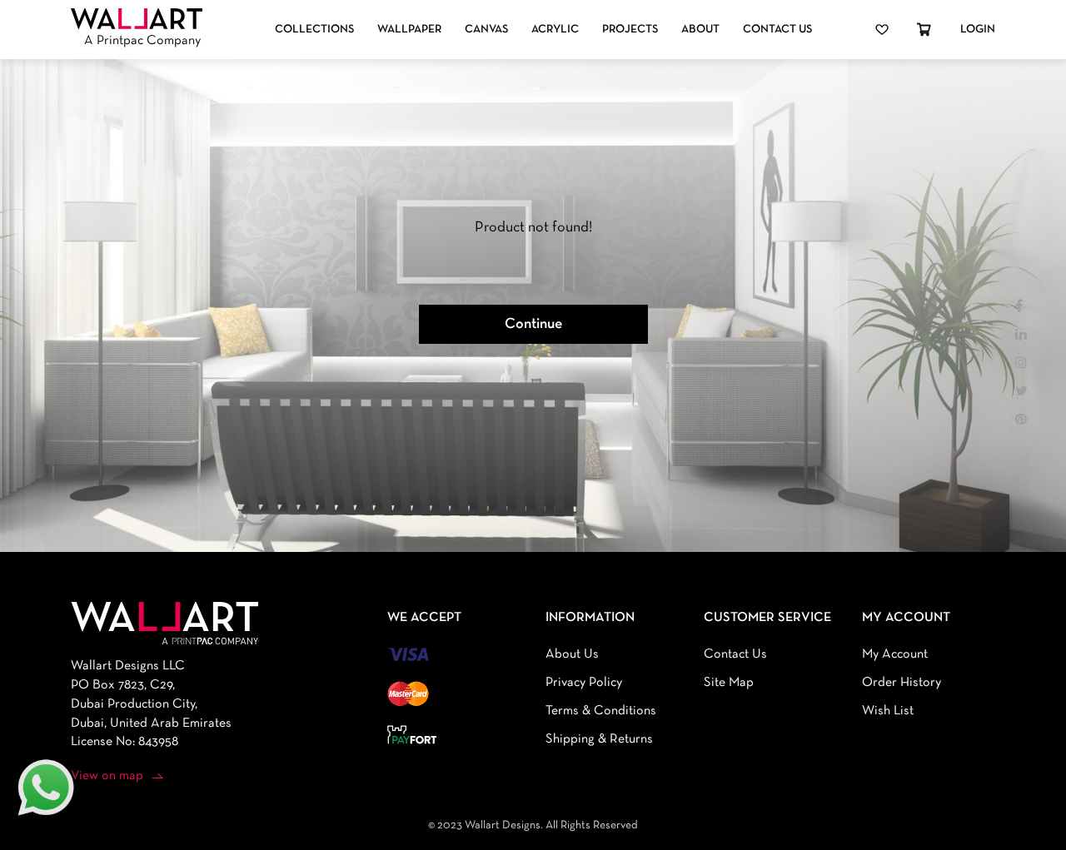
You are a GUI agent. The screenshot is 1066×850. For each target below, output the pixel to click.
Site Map (729, 682)
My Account (895, 654)
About (700, 29)
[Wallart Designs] (136, 19)
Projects (630, 29)
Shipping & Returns (599, 739)
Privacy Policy (583, 682)
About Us (572, 654)
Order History (901, 682)
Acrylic (555, 29)
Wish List (888, 711)
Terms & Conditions (600, 711)
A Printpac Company (142, 41)
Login (977, 29)
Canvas (486, 29)
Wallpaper (409, 29)
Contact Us (777, 29)
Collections (314, 29)
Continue (533, 324)
